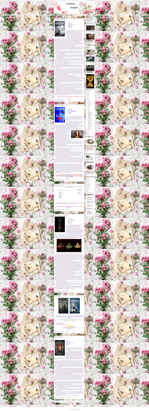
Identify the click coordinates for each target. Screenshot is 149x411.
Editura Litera (88, 184)
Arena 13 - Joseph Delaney (90, 126)
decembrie (89, 101)
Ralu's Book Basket (89, 208)
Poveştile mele (89, 211)
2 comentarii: (62, 209)
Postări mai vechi (81, 401)
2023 (87, 94)
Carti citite (58, 180)
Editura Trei (61, 180)
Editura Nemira (61, 210)
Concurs (58, 210)
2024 (87, 93)
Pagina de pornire (68, 401)
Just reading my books (90, 201)
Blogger (78, 409)
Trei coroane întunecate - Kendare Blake (61, 215)
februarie (89, 128)
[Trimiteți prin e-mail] (67, 99)
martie (88, 111)
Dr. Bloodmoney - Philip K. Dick (59, 19)
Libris (63, 180)
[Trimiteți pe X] (67, 179)
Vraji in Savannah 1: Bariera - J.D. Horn (61, 105)
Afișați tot (94, 215)
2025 (87, 92)
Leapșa (87, 190)
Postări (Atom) (71, 404)
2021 (87, 96)
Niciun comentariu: (63, 99)
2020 (87, 97)
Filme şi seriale (88, 189)
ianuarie (89, 129)
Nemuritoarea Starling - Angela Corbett (90, 123)
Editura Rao (87, 186)
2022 (87, 95)
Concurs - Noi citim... (57, 296)
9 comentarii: (62, 290)
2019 (87, 98)
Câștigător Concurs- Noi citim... (59, 185)
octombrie (89, 103)
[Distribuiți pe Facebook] (69, 99)
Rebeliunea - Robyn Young (58, 336)
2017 (87, 100)
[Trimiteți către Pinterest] (70, 99)
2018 (87, 99)
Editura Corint (88, 181)
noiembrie (89, 102)
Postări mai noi (56, 401)
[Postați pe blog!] (68, 99)
